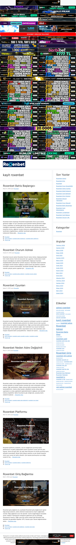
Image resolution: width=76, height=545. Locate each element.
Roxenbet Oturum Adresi (18, 249)
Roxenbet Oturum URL (63, 217)
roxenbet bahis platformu (32, 238)
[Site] (19, 58)
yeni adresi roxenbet (64, 387)
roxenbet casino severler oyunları (20, 336)
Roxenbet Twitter (69, 379)
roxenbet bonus (59, 336)
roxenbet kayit (68, 361)
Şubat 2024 (59, 293)
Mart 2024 (59, 291)
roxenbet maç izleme (60, 367)
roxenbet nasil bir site (62, 369)
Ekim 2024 (59, 273)
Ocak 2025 (59, 265)
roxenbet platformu (26, 462)
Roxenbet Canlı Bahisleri (63, 193)
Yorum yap (7, 240)
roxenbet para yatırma (60, 371)
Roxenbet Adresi (61, 178)
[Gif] (38, 78)
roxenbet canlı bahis (60, 342)
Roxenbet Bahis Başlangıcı (19, 185)
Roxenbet (7, 237)
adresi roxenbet (63, 307)
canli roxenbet (67, 310)
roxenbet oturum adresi (31, 274)
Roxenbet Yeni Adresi (68, 381)
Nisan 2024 (59, 288)
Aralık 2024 (59, 268)
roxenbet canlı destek (60, 344)
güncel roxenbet (61, 317)
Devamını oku (22, 233)
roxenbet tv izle (60, 379)
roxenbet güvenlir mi (62, 360)
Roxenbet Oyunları (14, 285)
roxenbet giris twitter (60, 350)
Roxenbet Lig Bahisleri (62, 212)
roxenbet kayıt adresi (60, 363)
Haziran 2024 (60, 283)
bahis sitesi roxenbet (60, 310)
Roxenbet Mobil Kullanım (63, 191)
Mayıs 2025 (59, 260)
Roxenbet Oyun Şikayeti (63, 203)
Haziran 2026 (60, 248)
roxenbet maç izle (61, 365)
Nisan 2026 (59, 253)
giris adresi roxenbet (60, 312)
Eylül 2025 (59, 255)
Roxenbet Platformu (15, 411)
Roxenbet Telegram (62, 375)
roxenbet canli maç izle (63, 341)
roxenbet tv (60, 377)
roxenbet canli (61, 339)
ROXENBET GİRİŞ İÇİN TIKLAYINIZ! (38, 34)
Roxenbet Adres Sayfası (63, 188)
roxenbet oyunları (33, 336)
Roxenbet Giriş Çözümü (63, 196)
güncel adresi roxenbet (60, 315)
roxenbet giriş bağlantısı (18, 526)
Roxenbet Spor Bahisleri (63, 373)
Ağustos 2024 (60, 278)
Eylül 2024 (59, 275)
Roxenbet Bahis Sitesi (62, 333)
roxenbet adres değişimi (18, 274)
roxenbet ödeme (16, 462)
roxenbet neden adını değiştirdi (20, 400)
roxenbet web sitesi (30, 526)
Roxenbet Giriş (60, 181)
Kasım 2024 (59, 270)
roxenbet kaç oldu (68, 363)
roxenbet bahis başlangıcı (18, 238)
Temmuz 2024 (60, 280)
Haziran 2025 (60, 258)
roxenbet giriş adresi (64, 356)
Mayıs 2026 (59, 250)
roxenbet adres (66, 323)
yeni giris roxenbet (59, 389)
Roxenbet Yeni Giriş (60, 383)
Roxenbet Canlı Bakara (63, 215)
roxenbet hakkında (59, 361)
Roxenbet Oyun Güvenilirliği (64, 186)
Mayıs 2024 (59, 285)
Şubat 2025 (59, 263)
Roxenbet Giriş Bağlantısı (18, 474)
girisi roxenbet (60, 314)
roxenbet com (60, 348)
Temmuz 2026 (60, 245)
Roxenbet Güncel (59, 358)
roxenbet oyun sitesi (33, 400)
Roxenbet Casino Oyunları (61, 346)
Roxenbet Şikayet (67, 383)
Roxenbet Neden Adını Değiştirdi (22, 347)
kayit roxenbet (8, 238)
